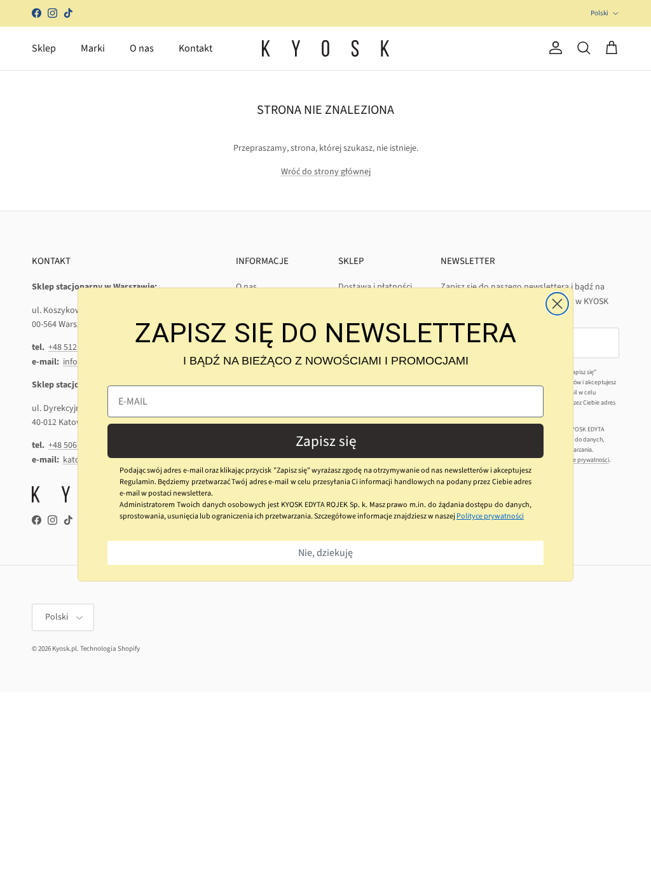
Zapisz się (326, 441)
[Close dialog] (557, 304)
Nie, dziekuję (325, 553)
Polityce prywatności (490, 516)
